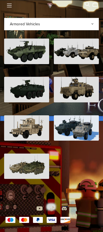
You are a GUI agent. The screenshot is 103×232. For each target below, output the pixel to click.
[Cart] (97, 4)
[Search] (87, 4)
